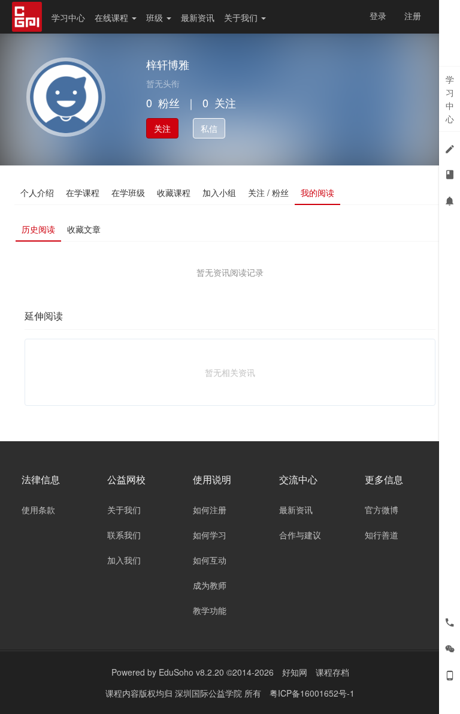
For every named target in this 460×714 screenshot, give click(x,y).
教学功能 (209, 610)
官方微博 (381, 510)
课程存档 (332, 672)
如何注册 (209, 510)
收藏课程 (173, 192)
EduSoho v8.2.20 (191, 672)
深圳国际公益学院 (209, 693)
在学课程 (82, 192)
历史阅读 (38, 229)
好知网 (294, 672)
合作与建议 (300, 535)
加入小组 (219, 192)
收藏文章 (84, 229)
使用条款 (38, 510)
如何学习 (209, 535)
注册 (412, 16)
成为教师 (209, 585)
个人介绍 (37, 192)
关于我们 (242, 17)
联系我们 (124, 535)
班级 (155, 17)
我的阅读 (317, 192)
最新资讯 (197, 17)
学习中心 (68, 17)
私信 (209, 128)
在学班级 (128, 192)
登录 (378, 16)
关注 (162, 128)
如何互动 (209, 560)
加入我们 (124, 560)
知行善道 (381, 535)
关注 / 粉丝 (268, 192)
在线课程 (113, 17)
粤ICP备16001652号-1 (312, 693)
